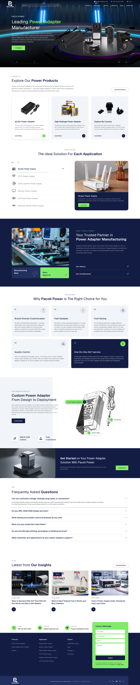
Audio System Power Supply (47, 650)
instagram (113, 681)
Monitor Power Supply (46, 647)
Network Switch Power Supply (48, 657)
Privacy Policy (76, 681)
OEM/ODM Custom (73, 643)
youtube (116, 681)
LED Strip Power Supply (46, 661)
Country (14, 650)
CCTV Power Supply (45, 654)
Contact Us (129, 5)
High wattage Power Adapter (20, 647)
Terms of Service (85, 681)
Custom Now (18, 421)
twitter (123, 681)
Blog (121, 5)
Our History (80, 266)
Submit (110, 658)
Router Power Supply (45, 643)
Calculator (70, 654)
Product (88, 5)
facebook (110, 681)
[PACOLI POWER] (10, 4)
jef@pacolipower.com (102, 1)
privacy (112, 664)
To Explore (18, 48)
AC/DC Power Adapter (18, 643)
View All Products (120, 90)
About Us (114, 5)
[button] (126, 62)
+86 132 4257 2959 (118, 1)
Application (97, 5)
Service (106, 5)
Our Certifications (83, 274)
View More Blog (121, 565)
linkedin (120, 681)
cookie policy (120, 664)
